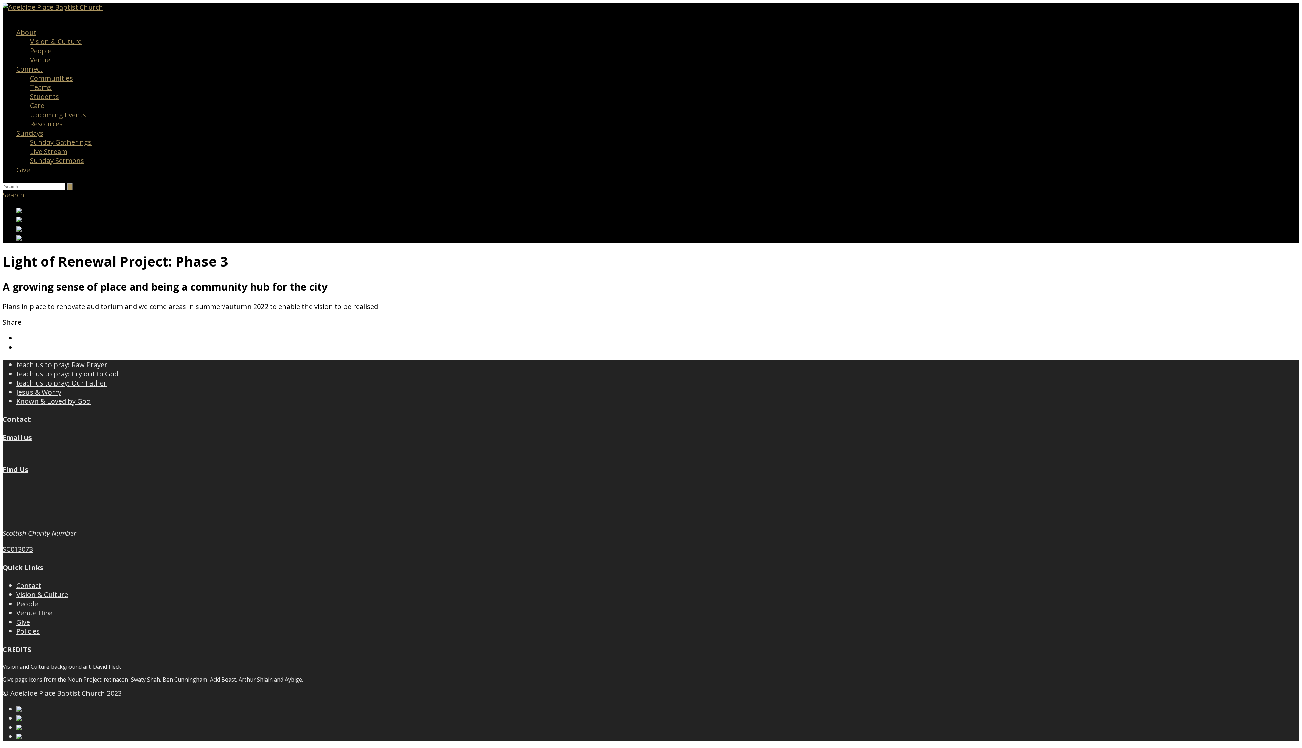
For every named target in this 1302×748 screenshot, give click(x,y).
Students (44, 96)
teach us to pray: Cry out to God (67, 373)
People (41, 50)
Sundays (29, 133)
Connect (29, 69)
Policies (28, 631)
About (26, 32)
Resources (46, 124)
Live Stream (48, 151)
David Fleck (107, 666)
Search (13, 194)
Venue (40, 59)
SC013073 (18, 549)
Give (23, 169)
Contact (28, 585)
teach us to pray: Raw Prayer (61, 364)
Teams (41, 87)
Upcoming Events (58, 114)
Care (37, 105)
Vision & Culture (56, 41)
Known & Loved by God (53, 401)
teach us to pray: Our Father (61, 383)
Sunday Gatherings (61, 142)
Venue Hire (34, 612)
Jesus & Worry (38, 392)
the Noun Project (79, 679)
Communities (51, 78)
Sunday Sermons (57, 160)
